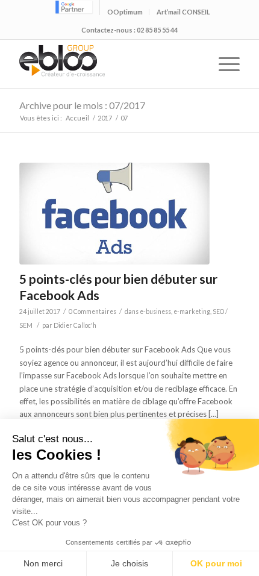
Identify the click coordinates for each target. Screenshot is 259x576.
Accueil (77, 118)
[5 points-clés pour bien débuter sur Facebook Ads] (114, 214)
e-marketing (191, 311)
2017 (105, 118)
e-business (155, 311)
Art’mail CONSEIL (183, 12)
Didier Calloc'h (75, 325)
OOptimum (125, 12)
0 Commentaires (92, 311)
